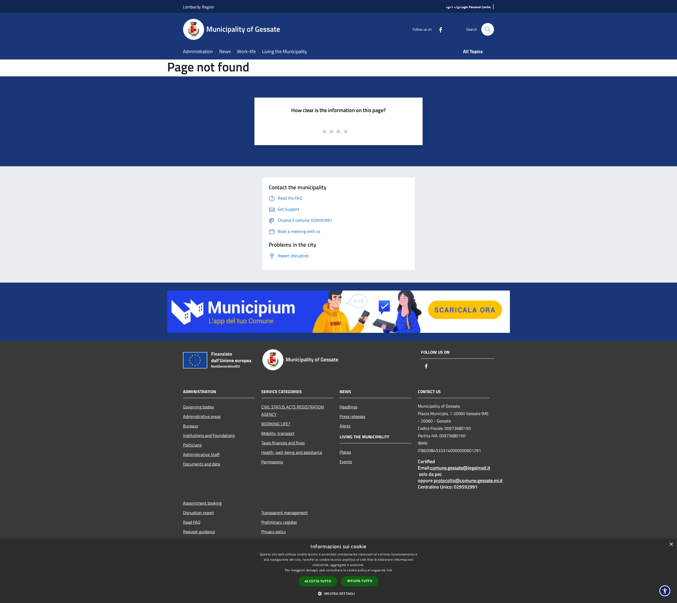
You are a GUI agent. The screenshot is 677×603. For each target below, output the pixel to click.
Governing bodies (198, 407)
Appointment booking (202, 503)
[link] (338, 311)
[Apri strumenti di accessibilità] (664, 590)
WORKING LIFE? (275, 424)
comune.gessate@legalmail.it (460, 467)
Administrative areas (202, 416)
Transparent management (284, 512)
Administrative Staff (201, 454)
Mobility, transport (278, 433)
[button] (338, 593)
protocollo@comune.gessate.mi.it (468, 480)
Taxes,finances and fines (283, 443)
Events (346, 461)
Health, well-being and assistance (291, 452)
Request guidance (199, 531)
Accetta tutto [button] (318, 581)
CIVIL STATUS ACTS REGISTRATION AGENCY (292, 410)
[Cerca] (487, 29)
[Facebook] (438, 29)
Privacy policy (273, 531)
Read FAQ (191, 522)
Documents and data (201, 464)
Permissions (272, 462)
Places (345, 452)
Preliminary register (279, 522)
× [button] (671, 544)
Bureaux (190, 426)
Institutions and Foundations (209, 435)
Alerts (345, 426)
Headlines (348, 407)
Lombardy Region (198, 7)
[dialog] (338, 571)
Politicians (192, 445)
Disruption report (198, 512)
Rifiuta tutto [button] (359, 581)
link (389, 570)
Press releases (352, 416)
